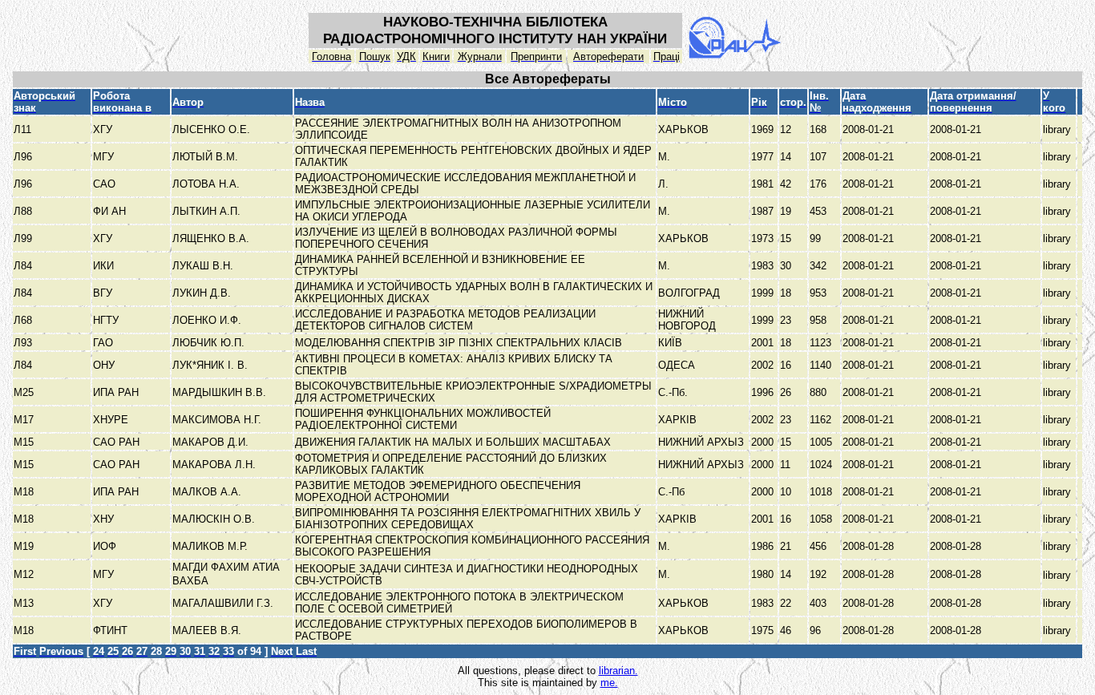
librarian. (618, 671)
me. (609, 683)
